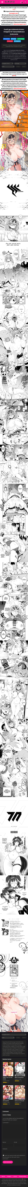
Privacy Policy (22, 1176)
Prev (18, 66)
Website (5, 1149)
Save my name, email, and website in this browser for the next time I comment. (14, 1157)
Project (9, 1176)
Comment (6, 1122)
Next (24, 66)
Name (4, 1142)
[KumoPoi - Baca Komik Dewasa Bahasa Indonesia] (10, 3)
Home (3, 1176)
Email (15, 1142)
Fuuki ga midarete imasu (18, 36)
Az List (15, 1176)
